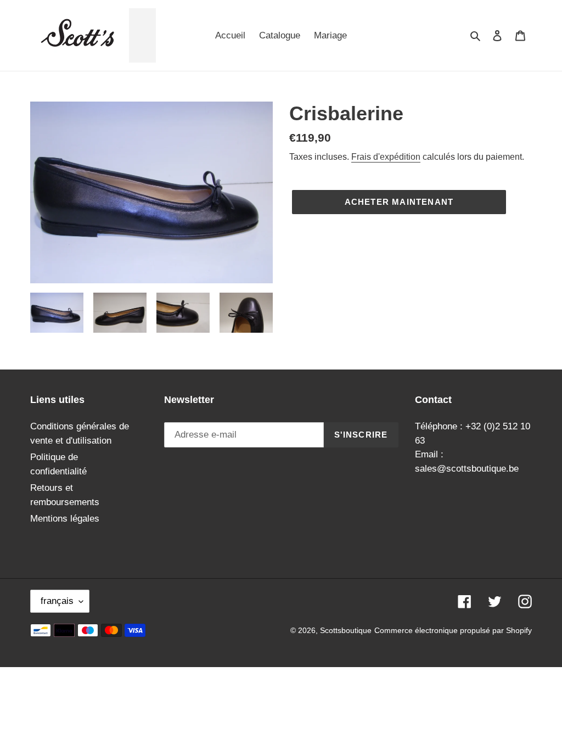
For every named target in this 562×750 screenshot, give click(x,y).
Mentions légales (64, 518)
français (57, 601)
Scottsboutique (346, 630)
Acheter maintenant (399, 201)
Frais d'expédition (385, 156)
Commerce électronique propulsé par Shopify (453, 630)
